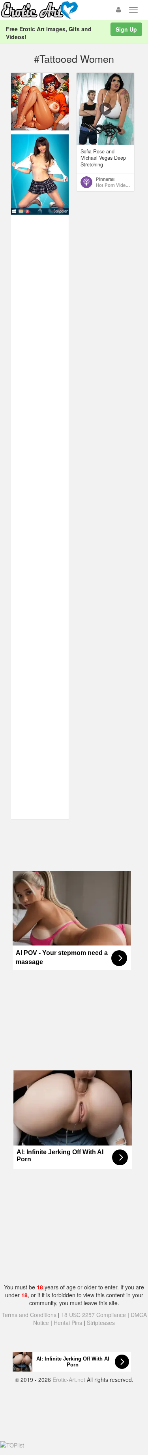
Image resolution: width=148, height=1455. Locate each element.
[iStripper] (40, 174)
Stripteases (101, 1323)
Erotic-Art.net (68, 1379)
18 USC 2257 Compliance (93, 1315)
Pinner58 (105, 179)
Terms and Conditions (29, 1315)
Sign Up (126, 29)
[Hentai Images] (40, 101)
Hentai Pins (68, 1323)
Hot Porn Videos (113, 185)
